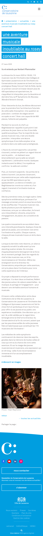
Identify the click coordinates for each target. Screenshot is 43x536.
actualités (24, 21)
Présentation (11, 21)
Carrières (32, 510)
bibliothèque (21, 526)
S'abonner (21, 487)
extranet (10, 526)
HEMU (32, 526)
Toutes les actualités (31, 418)
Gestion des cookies (21, 518)
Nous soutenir (11, 510)
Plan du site (26, 513)
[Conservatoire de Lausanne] (10, 10)
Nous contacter (21, 470)
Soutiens (15, 513)
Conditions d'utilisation (21, 515)
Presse (23, 510)
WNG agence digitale (27, 533)
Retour (4, 415)
